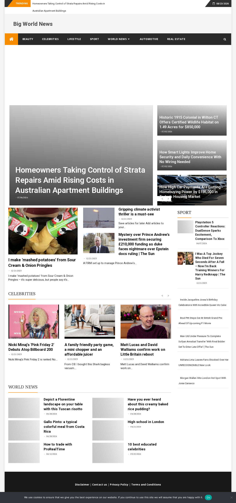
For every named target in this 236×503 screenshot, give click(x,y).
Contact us (99, 477)
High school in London (146, 415)
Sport (94, 32)
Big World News (33, 16)
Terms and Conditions (146, 477)
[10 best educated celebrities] (108, 446)
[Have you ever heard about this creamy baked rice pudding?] (108, 401)
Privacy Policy (119, 477)
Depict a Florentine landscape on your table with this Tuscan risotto (63, 397)
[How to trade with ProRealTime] (24, 446)
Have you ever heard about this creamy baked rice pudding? (148, 397)
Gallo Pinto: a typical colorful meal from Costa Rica (64, 419)
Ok (208, 497)
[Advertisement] (118, 65)
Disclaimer (82, 477)
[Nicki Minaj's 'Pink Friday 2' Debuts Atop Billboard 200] (33, 314)
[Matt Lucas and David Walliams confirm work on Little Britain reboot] (146, 314)
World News (117, 32)
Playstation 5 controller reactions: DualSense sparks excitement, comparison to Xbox (210, 223)
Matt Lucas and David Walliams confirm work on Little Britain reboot (143, 342)
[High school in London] (108, 423)
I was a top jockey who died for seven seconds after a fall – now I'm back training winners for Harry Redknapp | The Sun (210, 259)
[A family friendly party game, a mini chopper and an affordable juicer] (90, 314)
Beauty (27, 32)
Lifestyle (74, 32)
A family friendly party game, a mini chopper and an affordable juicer (89, 342)
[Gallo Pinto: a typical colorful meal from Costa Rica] (24, 423)
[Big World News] (11, 32)
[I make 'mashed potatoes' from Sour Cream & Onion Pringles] (43, 223)
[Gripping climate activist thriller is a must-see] (98, 210)
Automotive (149, 32)
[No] (231, 497)
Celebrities (50, 32)
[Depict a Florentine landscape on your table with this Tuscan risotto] (24, 401)
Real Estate (176, 32)
